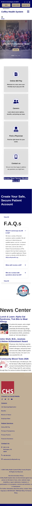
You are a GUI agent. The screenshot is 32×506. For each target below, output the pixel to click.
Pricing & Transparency (8, 431)
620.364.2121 (7, 455)
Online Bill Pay (25, 5)
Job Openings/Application (8, 407)
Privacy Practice (5, 434)
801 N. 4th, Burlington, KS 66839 (11, 1)
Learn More (16, 49)
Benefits (3, 410)
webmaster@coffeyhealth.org (11, 459)
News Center (15, 310)
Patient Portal (16, 5)
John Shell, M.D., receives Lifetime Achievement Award (14, 340)
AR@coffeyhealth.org (12, 257)
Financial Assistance (7, 438)
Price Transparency (6, 6)
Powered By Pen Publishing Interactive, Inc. (16, 504)
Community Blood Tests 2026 (14, 359)
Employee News (5, 418)
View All (6, 217)
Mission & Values (6, 414)
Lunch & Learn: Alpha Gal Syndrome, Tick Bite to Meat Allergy (13, 319)
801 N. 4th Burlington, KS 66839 (7, 449)
